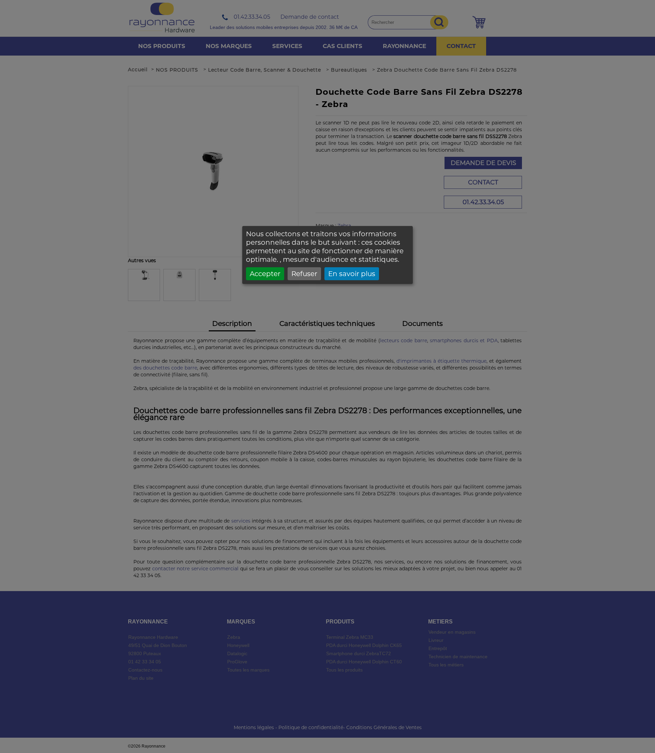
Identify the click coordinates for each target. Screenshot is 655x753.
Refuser (304, 274)
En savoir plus (351, 274)
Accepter (265, 274)
